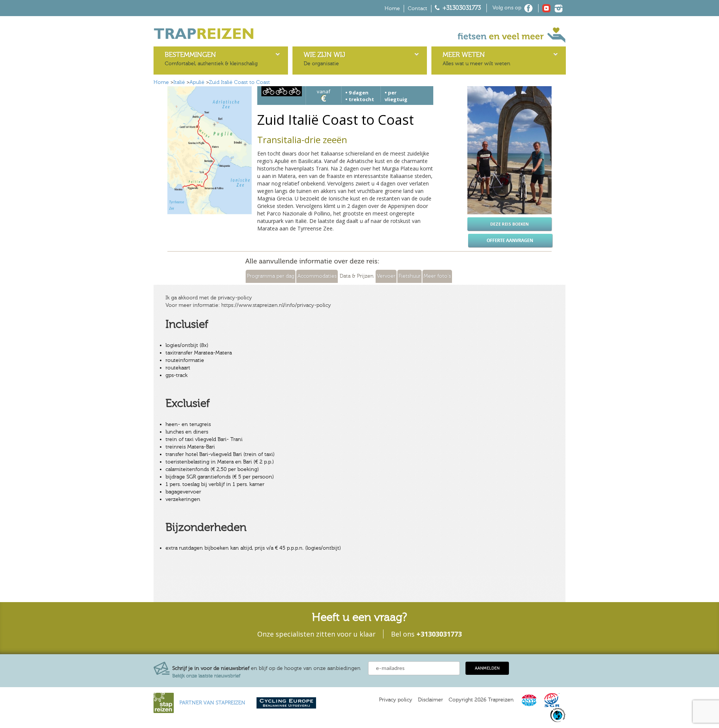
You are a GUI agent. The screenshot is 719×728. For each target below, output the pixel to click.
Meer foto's (437, 276)
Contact (417, 9)
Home (392, 9)
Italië (179, 82)
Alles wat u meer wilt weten (476, 59)
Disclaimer (430, 700)
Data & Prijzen (357, 276)
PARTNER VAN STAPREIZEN (212, 703)
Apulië (196, 82)
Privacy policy (395, 700)
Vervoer (386, 276)
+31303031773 (462, 7)
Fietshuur (409, 276)
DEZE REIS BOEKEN (509, 224)
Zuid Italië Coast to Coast (239, 82)
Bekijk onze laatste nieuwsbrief (206, 676)
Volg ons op (506, 8)
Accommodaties (317, 276)
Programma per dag (270, 276)
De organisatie (324, 59)
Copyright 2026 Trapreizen (481, 700)
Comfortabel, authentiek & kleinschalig (211, 59)
